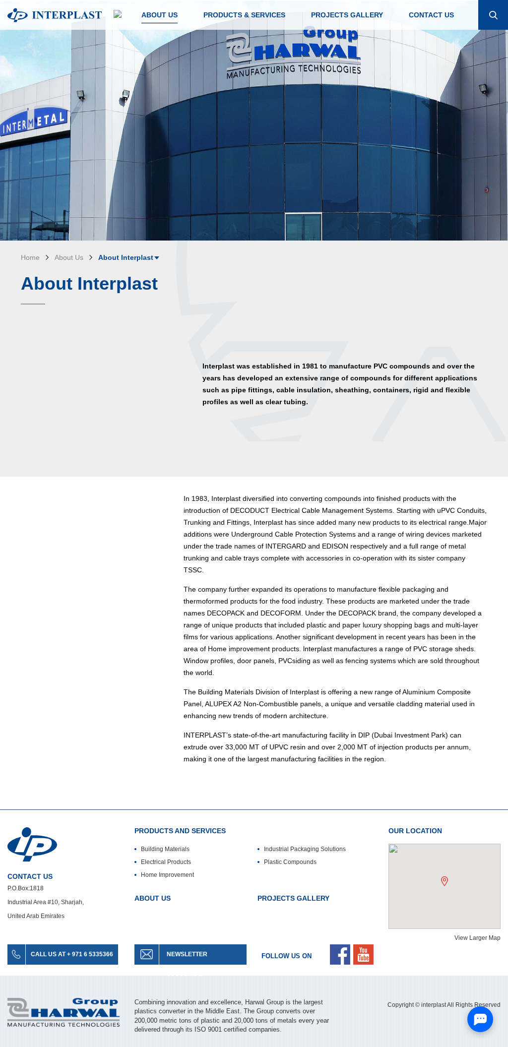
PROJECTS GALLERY (293, 898)
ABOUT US (152, 898)
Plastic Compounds (290, 862)
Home (30, 257)
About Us (159, 15)
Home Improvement (167, 874)
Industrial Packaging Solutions (305, 849)
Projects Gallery (347, 15)
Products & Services (244, 15)
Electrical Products (166, 862)
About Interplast (125, 257)
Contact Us (431, 15)
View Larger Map (477, 937)
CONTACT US (30, 876)
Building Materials (165, 849)
